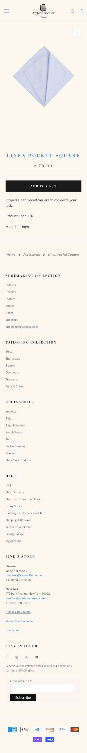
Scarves (11, 453)
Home (10, 254)
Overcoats (12, 372)
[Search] (73, 11)
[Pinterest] (27, 657)
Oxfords (11, 285)
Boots (9, 313)
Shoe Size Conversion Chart (23, 499)
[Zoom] (77, 33)
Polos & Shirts (14, 386)
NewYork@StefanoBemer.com (25, 598)
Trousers (11, 379)
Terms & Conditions (18, 527)
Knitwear (11, 411)
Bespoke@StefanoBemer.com (25, 575)
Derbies (11, 292)
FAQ (8, 485)
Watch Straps (14, 432)
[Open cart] (81, 11)
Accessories (31, 254)
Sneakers (12, 320)
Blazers (10, 365)
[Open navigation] (6, 11)
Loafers (10, 299)
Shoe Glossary (15, 492)
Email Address (21, 681)
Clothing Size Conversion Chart (25, 513)
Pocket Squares (16, 446)
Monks (10, 306)
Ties (8, 439)
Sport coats (13, 358)
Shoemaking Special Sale (22, 327)
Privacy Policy (14, 534)
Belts (9, 418)
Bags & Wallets (15, 425)
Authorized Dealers (18, 612)
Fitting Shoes (14, 506)
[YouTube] (36, 657)
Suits (9, 352)
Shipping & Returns (18, 520)
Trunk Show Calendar (19, 621)
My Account (13, 541)
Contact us (12, 630)
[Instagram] (17, 657)
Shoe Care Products (18, 460)
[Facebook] (7, 657)
